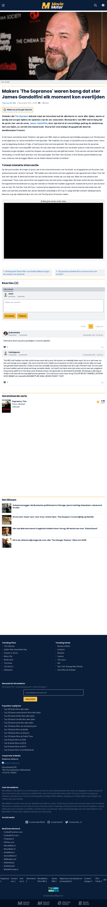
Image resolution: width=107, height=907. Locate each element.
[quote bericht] (102, 347)
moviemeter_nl (75, 822)
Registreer (5, 878)
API (104, 880)
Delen (46, 103)
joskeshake (14, 332)
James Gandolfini (38, 123)
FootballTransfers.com (13, 832)
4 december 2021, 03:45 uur (93, 335)
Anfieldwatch (9, 866)
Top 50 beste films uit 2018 (15, 743)
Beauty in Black (63, 646)
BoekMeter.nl (9, 852)
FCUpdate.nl (9, 839)
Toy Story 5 (8, 666)
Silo (58, 663)
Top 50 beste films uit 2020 (15, 740)
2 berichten (8, 289)
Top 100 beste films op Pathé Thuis (18, 736)
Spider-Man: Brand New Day (15, 649)
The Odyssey (9, 646)
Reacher (60, 653)
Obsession (8, 670)
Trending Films (9, 642)
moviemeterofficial (37, 822)
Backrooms (8, 660)
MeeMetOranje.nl (11, 869)
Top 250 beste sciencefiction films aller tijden (22, 713)
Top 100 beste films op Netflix (16, 730)
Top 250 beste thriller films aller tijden (19, 716)
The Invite (8, 663)
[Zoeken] (95, 5)
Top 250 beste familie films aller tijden (19, 719)
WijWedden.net (10, 859)
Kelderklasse (9, 863)
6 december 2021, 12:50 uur (93, 355)
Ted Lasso (61, 660)
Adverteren (31, 878)
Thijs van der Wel (9, 103)
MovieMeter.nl (10, 846)
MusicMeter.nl (9, 849)
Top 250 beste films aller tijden (16, 709)
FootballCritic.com (11, 835)
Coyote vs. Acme (11, 653)
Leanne (60, 656)
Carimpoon (14, 352)
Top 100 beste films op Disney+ (16, 733)
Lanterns (61, 649)
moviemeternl (57, 822)
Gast (10, 293)
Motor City (8, 656)
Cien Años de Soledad (66, 670)
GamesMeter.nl (10, 856)
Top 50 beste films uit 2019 (15, 746)
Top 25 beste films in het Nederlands (19, 750)
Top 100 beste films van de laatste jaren (20, 726)
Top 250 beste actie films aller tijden (18, 723)
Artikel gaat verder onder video (53, 201)
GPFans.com (9, 842)
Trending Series (62, 642)
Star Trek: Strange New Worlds (69, 666)
